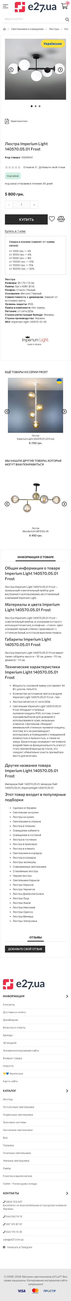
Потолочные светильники (18, 1107)
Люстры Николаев (24, 907)
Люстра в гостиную (25, 839)
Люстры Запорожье (25, 921)
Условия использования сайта (21, 1050)
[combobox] (35, 19)
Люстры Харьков (23, 884)
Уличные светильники (16, 1160)
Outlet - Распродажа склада (20, 1183)
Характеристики (19, 121)
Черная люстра (22, 875)
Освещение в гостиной (27, 835)
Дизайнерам (10, 1019)
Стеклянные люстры (25, 871)
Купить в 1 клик (15, 231)
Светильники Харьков (26, 880)
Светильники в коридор (27, 853)
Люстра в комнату (24, 848)
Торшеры (8, 1145)
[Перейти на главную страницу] (4, 29)
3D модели (9, 1042)
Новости (8, 1065)
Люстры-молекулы (24, 862)
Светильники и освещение (27, 29)
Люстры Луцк (21, 898)
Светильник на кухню (26, 812)
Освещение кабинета (26, 830)
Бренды (8, 1035)
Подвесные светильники (18, 1114)
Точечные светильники (17, 1153)
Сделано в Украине (24, 807)
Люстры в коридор (24, 857)
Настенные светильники (18, 1130)
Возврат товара (12, 1058)
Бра (5, 1137)
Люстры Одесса (23, 911)
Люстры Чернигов (24, 889)
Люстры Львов (22, 902)
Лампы (7, 1168)
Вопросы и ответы (14, 1027)
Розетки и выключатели (17, 1176)
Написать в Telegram (19, 1247)
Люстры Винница (23, 916)
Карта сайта (10, 1081)
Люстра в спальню (24, 826)
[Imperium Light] (35, 354)
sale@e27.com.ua (13, 1239)
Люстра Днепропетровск (28, 893)
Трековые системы (14, 1122)
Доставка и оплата (14, 1012)
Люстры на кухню (23, 816)
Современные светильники (29, 866)
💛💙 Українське (13, 1073)
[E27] (35, 7)
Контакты (9, 1004)
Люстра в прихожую (25, 844)
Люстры (54, 29)
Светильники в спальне (27, 821)
